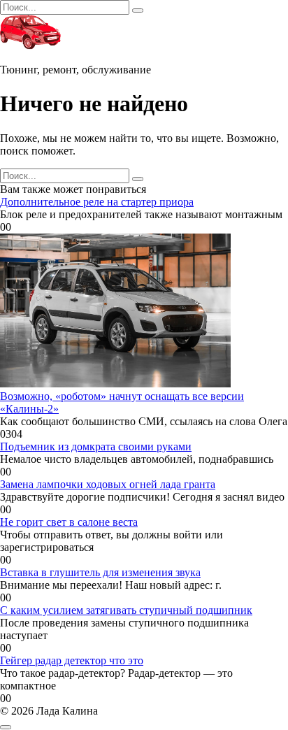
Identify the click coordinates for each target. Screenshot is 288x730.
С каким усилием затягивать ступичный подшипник (126, 610)
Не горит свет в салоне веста (69, 522)
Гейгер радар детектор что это (71, 660)
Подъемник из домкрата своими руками (96, 446)
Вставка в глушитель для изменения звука (100, 572)
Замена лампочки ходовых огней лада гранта (107, 484)
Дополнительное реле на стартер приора (97, 202)
